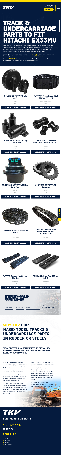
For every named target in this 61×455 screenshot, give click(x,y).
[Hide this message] (59, 1)
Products (7, 440)
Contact (7, 447)
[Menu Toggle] (58, 8)
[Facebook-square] (7, 429)
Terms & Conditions (35, 453)
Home (6, 438)
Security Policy (24, 453)
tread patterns (9, 378)
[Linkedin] (4, 429)
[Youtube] (9, 429)
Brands (7, 442)
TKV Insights (8, 444)
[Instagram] (12, 429)
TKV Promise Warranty (17, 389)
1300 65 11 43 (13, 59)
